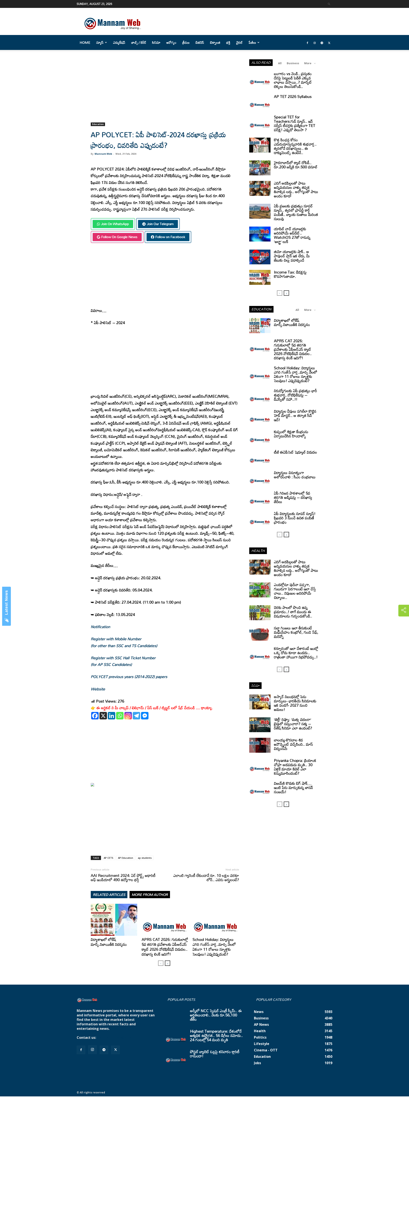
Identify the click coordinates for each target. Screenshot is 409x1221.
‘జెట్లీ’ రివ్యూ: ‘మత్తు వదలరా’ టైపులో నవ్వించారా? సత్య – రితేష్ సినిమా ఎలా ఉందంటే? (293, 724)
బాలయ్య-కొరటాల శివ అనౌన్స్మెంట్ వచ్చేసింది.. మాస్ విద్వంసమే (293, 744)
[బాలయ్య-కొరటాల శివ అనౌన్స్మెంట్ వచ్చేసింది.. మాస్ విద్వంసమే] (260, 745)
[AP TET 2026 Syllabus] (260, 101)
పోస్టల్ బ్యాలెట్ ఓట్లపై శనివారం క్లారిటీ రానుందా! (214, 1054)
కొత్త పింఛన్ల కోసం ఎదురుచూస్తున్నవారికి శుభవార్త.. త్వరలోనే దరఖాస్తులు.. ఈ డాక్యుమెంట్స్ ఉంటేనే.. (295, 146)
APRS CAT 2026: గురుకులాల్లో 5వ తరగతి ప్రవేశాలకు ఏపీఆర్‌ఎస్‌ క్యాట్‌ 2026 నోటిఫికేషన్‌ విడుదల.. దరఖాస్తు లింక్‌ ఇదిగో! (165, 947)
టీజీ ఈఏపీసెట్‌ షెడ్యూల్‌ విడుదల (295, 452)
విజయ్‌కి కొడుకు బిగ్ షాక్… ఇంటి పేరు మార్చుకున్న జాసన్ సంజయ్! (293, 787)
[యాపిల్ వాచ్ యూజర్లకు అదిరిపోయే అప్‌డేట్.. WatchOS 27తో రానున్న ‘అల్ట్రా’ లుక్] (260, 234)
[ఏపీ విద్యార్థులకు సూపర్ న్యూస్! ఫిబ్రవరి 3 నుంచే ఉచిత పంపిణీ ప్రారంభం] (260, 518)
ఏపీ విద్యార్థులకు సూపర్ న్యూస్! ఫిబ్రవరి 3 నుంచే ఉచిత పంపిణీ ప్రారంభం (294, 518)
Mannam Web (103, 153)
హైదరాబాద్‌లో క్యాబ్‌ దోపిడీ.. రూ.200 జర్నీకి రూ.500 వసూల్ (295, 165)
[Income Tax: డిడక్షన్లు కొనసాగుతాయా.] (260, 277)
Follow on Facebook (170, 236)
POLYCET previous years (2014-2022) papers (129, 676)
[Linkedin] (111, 715)
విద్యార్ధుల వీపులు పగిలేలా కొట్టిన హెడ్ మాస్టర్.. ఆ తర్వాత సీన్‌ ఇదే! (295, 415)
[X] (103, 715)
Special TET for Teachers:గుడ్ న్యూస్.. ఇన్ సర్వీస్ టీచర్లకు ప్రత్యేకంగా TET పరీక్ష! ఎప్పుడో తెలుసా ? (294, 123)
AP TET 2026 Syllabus (293, 96)
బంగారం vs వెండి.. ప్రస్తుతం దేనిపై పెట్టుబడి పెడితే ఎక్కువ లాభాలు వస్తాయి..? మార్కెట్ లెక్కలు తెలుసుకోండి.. (293, 80)
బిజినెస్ (200, 42)
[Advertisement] (165, 91)
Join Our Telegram (160, 223)
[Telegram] (322, 42)
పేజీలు (252, 42)
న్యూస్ (100, 42)
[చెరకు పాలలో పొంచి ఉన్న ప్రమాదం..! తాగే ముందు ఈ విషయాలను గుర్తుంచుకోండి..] (260, 612)
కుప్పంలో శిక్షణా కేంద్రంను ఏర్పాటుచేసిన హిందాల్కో (291, 434)
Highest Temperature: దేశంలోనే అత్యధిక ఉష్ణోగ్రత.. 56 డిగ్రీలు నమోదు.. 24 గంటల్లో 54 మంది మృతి (216, 1035)
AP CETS (108, 857)
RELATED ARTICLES (109, 894)
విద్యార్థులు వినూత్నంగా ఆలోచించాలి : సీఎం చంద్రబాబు (294, 475)
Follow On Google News (119, 236)
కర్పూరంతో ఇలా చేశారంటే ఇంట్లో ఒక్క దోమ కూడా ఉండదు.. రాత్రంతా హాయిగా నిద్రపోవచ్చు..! (296, 653)
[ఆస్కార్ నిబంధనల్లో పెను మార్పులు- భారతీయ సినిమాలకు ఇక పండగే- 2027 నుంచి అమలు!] (260, 701)
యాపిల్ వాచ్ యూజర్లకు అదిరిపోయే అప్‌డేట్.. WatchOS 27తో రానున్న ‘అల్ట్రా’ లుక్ (292, 235)
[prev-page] (160, 963)
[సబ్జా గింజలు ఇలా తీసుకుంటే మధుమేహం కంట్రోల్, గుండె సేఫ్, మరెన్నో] (260, 633)
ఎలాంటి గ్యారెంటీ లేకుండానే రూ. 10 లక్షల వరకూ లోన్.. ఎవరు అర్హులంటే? (206, 877)
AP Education (125, 857)
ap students (145, 857)
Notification (100, 626)
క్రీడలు (186, 42)
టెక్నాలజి (215, 42)
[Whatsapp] (120, 715)
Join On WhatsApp (115, 223)
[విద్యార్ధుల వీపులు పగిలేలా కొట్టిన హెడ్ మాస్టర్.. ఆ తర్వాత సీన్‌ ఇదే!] (260, 416)
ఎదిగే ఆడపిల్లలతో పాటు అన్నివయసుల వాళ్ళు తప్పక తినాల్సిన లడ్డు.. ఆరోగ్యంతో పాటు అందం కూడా (296, 189)
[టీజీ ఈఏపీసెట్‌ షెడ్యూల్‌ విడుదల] (260, 457)
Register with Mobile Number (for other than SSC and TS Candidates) (124, 642)
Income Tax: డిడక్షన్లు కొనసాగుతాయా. (290, 274)
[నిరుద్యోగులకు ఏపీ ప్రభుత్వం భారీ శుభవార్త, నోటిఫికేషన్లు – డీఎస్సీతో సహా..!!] (260, 396)
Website (98, 689)
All (280, 63)
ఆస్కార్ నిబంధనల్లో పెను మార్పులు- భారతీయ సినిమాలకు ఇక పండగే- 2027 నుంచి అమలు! (295, 703)
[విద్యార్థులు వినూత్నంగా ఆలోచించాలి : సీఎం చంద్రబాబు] (260, 477)
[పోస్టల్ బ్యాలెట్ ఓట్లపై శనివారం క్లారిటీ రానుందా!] (176, 1056)
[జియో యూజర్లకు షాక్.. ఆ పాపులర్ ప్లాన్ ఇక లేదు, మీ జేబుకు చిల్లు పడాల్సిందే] (260, 256)
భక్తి (228, 42)
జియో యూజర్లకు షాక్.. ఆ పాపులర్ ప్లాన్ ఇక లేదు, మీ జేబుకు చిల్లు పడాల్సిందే (292, 256)
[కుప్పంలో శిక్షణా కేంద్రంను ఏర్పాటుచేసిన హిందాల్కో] (260, 436)
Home (85, 42)
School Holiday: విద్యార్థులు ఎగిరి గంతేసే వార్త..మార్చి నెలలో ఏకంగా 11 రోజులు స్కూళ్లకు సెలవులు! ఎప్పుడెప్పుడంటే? (214, 947)
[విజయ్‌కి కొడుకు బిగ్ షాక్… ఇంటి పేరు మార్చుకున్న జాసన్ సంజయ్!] (260, 788)
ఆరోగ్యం (171, 42)
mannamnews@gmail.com (120, 1037)
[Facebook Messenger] (144, 715)
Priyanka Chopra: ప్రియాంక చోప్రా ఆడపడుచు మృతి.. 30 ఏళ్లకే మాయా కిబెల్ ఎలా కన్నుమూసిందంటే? (295, 767)
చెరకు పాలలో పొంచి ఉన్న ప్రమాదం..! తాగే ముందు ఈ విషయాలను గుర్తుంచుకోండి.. (293, 612)
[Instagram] (314, 42)
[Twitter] (329, 42)
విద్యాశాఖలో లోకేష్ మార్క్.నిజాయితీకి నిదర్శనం (109, 942)
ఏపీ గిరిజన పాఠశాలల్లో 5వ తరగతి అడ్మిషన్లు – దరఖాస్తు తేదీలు (293, 497)
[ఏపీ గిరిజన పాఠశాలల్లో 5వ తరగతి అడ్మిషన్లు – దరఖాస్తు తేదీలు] (260, 498)
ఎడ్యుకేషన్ (119, 42)
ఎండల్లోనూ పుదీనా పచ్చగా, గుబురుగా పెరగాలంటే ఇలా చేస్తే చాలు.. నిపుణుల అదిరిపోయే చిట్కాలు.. (295, 591)
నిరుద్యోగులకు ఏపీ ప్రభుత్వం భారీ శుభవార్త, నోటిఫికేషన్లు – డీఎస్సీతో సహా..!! (295, 395)
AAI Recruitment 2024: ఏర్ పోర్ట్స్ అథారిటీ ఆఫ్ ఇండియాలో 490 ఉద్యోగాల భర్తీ (123, 877)
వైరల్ (239, 42)
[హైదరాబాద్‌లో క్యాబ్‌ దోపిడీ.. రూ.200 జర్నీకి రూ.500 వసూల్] (260, 167)
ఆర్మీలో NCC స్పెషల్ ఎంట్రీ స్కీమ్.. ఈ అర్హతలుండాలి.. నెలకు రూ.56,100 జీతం (216, 1015)
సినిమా (156, 42)
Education (98, 124)
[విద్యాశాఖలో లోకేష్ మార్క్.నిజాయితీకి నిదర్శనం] (114, 920)
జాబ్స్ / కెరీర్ (138, 42)
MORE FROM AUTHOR (150, 894)
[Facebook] (307, 42)
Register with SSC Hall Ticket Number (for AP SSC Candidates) (123, 661)
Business (293, 63)
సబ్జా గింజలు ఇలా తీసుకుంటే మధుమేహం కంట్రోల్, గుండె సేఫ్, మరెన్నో (296, 632)
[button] (329, 3)
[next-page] (167, 963)
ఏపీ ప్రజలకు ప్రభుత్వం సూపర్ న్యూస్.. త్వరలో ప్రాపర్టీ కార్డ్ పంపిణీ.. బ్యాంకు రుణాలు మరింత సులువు (296, 212)
